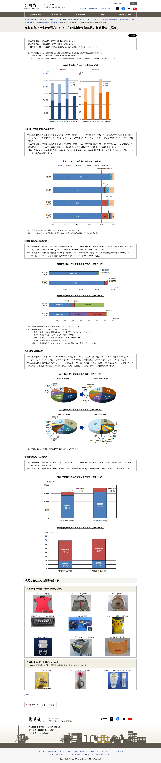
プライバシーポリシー (68, 751)
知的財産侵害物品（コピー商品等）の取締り (120, 19)
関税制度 (52, 19)
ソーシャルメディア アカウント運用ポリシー (68, 754)
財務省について (58, 15)
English (83, 8)
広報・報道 (80, 15)
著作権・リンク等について (90, 751)
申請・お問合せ (125, 15)
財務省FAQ (93, 8)
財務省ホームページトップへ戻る (41, 705)
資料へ (27, 695)
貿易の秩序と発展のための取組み (69, 19)
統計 (103, 15)
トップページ (29, 19)
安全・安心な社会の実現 (93, 19)
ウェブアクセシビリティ (113, 751)
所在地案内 (51, 751)
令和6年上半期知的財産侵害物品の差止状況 (42, 22)
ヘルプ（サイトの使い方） (100, 754)
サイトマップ (106, 8)
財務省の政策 (35, 15)
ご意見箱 (40, 751)
